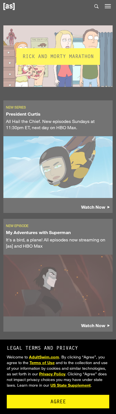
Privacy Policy (52, 373)
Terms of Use (42, 362)
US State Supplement (70, 385)
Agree (58, 402)
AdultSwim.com (44, 356)
